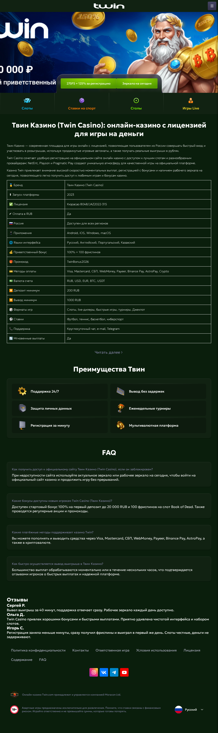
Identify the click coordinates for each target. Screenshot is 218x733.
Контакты (80, 650)
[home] (109, 6)
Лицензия (192, 650)
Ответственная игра (112, 650)
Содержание (21, 659)
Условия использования (156, 650)
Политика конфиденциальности (38, 650)
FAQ (42, 659)
